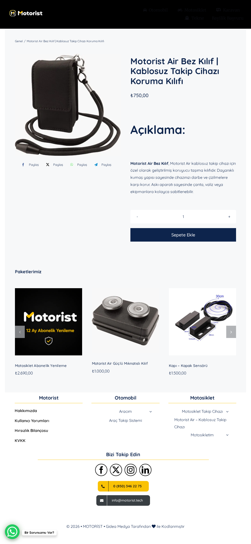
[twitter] (116, 470)
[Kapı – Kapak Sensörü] (202, 321)
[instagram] (131, 470)
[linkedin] (145, 470)
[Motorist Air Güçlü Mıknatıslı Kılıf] (125, 320)
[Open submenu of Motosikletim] (227, 434)
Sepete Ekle (183, 235)
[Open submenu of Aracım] (150, 411)
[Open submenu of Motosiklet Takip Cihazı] (227, 411)
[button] (20, 332)
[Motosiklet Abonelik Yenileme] (48, 321)
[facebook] (101, 470)
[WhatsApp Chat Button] (12, 531)
